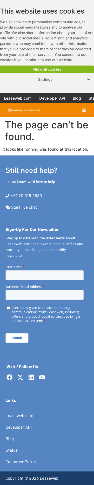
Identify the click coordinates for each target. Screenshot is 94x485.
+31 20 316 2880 (26, 195)
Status (12, 450)
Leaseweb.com (19, 415)
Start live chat (24, 207)
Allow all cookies (47, 69)
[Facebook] (10, 377)
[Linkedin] (31, 377)
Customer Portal (21, 461)
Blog (10, 438)
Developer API (19, 427)
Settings (64, 79)
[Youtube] (42, 377)
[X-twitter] (20, 377)
